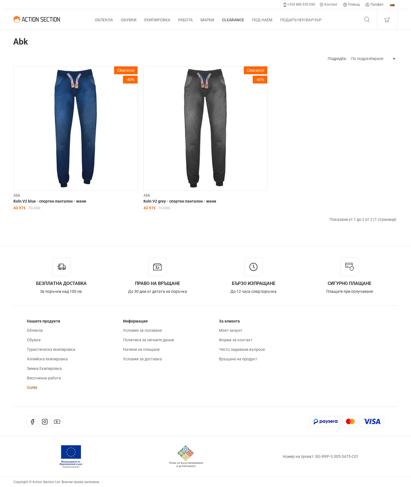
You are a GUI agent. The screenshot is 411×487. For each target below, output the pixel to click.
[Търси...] (367, 19)
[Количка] (387, 19)
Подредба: (337, 58)
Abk (16, 195)
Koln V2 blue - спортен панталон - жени (49, 201)
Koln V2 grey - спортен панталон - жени (179, 201)
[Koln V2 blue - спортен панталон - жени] (76, 128)
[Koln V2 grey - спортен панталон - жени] (206, 128)
